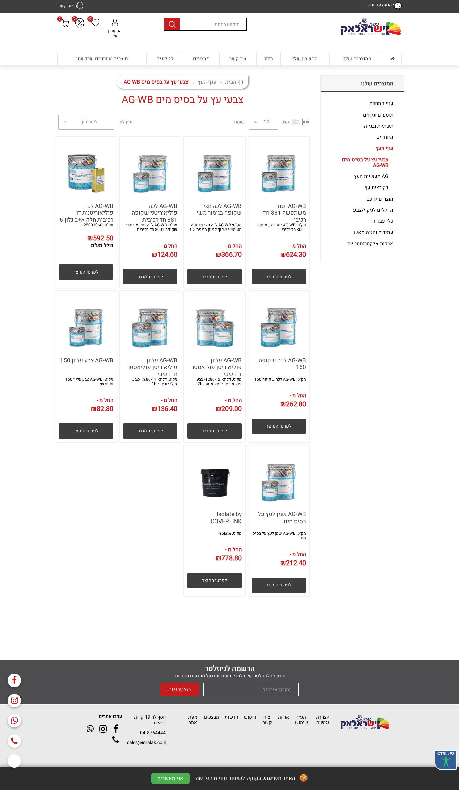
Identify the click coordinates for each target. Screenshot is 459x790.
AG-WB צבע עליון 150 (86, 360)
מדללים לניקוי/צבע (373, 210)
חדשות (231, 717)
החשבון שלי (115, 33)
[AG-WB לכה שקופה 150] (278, 321)
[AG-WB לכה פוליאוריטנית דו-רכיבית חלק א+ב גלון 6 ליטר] (86, 167)
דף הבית (234, 82)
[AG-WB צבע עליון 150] (86, 321)
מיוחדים (384, 137)
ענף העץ (384, 148)
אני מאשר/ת (170, 778)
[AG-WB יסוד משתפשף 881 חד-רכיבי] (278, 167)
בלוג (268, 59)
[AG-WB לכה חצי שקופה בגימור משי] (214, 167)
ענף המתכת (381, 103)
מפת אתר (192, 720)
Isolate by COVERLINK (226, 518)
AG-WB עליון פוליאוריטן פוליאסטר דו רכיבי (216, 367)
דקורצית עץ (376, 187)
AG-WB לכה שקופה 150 (282, 364)
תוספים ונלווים (378, 115)
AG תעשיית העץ (371, 176)
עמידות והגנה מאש (373, 232)
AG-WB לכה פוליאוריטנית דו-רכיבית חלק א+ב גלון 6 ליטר (86, 217)
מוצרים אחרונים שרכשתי (102, 59)
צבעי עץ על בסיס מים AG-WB (365, 162)
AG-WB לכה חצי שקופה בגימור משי (219, 210)
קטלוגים (164, 59)
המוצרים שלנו (356, 59)
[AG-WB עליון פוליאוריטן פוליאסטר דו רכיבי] (214, 321)
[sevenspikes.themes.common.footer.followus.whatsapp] (14, 720)
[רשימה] (295, 122)
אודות (283, 717)
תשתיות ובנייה (378, 126)
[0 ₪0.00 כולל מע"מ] (65, 35)
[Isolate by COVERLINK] (214, 475)
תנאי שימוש (301, 720)
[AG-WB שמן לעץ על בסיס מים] (278, 475)
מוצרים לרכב (380, 199)
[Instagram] (14, 700)
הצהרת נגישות (322, 720)
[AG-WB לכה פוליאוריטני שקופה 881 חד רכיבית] (150, 167)
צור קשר (237, 59)
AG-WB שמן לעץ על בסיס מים (282, 518)
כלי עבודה (382, 221)
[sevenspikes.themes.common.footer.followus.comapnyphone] (14, 741)
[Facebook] (14, 680)
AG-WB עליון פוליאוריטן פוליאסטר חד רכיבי (152, 367)
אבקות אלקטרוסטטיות (370, 243)
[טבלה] (306, 122)
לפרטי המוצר (278, 276)
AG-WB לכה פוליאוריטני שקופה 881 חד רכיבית (154, 213)
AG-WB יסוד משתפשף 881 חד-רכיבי (283, 213)
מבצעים (201, 59)
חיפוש (250, 717)
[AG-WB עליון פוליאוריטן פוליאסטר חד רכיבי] (150, 321)
